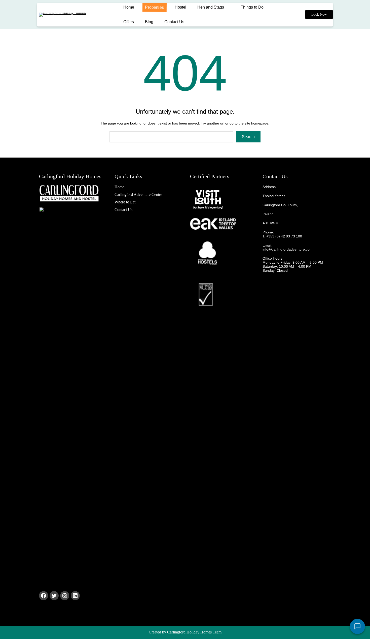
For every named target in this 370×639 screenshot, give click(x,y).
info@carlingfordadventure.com (288, 249)
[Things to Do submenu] (269, 7)
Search (248, 137)
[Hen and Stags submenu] (230, 7)
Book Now (319, 14)
